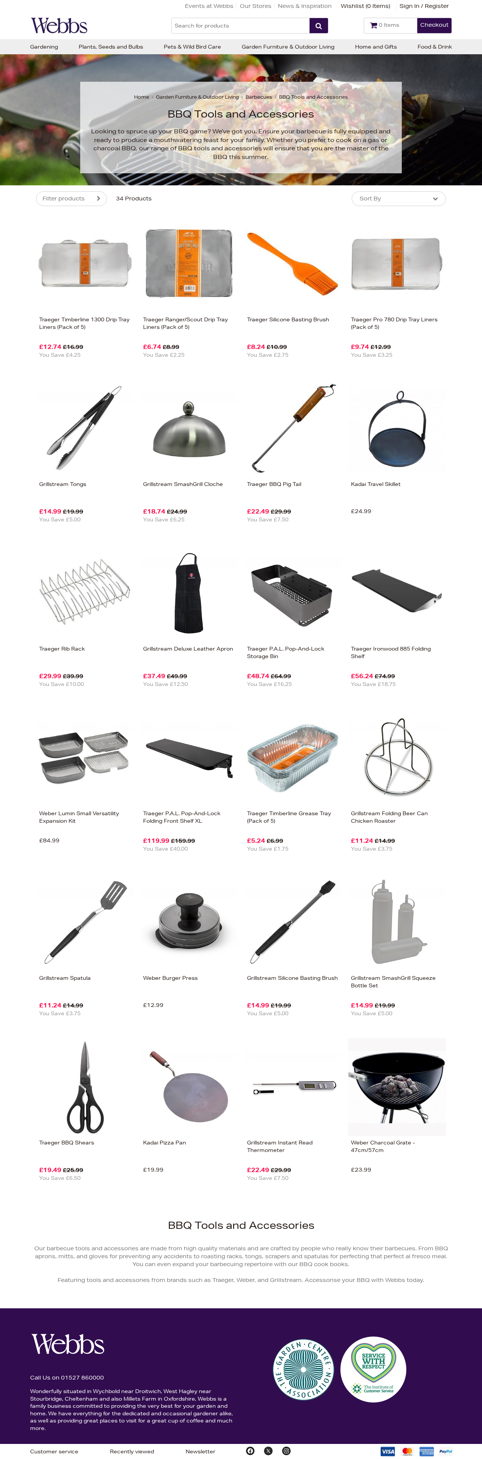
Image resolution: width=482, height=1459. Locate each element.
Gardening (44, 46)
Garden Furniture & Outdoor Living (288, 46)
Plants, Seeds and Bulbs (111, 46)
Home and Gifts (376, 46)
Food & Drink (435, 46)
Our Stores (256, 6)
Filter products (64, 198)
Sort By (370, 198)
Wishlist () (365, 6)
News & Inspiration (305, 6)
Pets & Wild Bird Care (192, 46)
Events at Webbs (209, 6)
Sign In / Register (424, 6)
